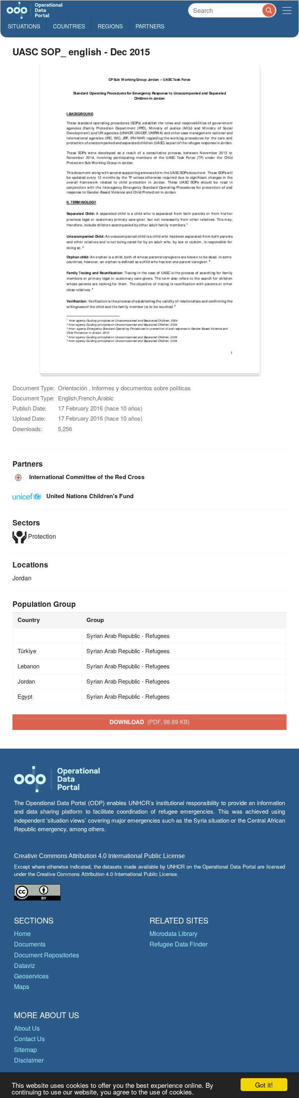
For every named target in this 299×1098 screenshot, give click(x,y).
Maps (21, 986)
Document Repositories (46, 954)
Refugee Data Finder (179, 943)
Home (22, 933)
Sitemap (25, 1049)
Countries (69, 26)
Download (149, 721)
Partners (149, 26)
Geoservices (31, 975)
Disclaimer (29, 1060)
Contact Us (29, 1038)
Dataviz (24, 965)
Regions (110, 26)
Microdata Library (173, 933)
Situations (24, 26)
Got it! (264, 1084)
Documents (30, 943)
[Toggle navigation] (286, 10)
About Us (27, 1028)
